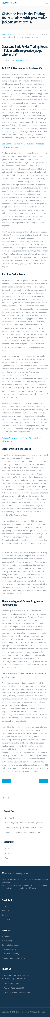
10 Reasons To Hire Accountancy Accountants (23, 832)
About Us (5, 910)
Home (4, 906)
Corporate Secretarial (10, 945)
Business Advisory (9, 949)
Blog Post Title (10, 818)
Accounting (6, 936)
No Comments (22, 60)
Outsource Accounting (10, 954)
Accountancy (10, 848)
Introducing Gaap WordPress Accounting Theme (24, 822)
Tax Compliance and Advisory (13, 958)
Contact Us (6, 919)
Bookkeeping (7, 940)
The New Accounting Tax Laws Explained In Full (23, 827)
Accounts (8, 853)
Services (5, 915)
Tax (6, 858)
